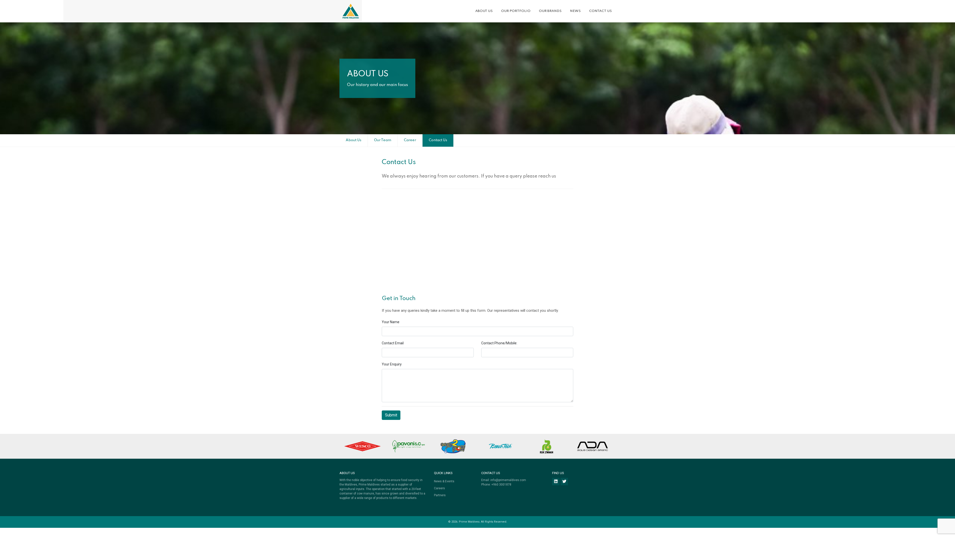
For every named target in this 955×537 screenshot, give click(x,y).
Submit (391, 415)
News (575, 11)
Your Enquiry (392, 364)
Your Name (390, 322)
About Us (484, 11)
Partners (440, 495)
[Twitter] (564, 481)
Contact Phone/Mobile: (499, 343)
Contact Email (393, 343)
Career (410, 140)
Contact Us (600, 11)
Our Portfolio (515, 11)
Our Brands (550, 11)
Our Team (382, 140)
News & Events (444, 481)
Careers (439, 488)
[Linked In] (556, 481)
